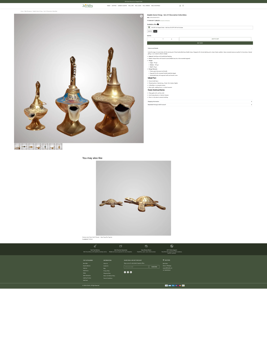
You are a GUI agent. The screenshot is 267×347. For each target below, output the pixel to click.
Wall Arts (131, 5)
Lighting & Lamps (87, 278)
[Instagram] (128, 272)
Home (22, 11)
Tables (108, 5)
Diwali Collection (86, 265)
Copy (155, 31)
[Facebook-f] (125, 272)
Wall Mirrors (146, 5)
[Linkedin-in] (131, 272)
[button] (141, 16)
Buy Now (200, 43)
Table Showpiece (155, 5)
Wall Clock (138, 5)
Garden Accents (122, 5)
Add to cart (215, 39)
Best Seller (85, 263)
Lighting (114, 5)
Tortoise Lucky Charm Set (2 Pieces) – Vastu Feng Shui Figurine (97, 237)
